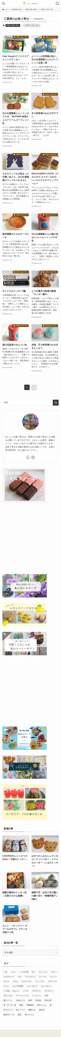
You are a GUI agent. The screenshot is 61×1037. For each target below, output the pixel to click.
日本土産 (48, 1000)
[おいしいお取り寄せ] (30, 3)
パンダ (25, 991)
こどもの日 (24, 972)
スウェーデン (26, 981)
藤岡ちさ (32, 1010)
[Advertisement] (30, 539)
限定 (19, 1015)
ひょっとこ (43, 972)
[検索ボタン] (57, 3)
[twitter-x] (28, 457)
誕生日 (41, 1010)
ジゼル (15, 981)
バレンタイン (46, 986)
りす (19, 977)
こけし (13, 972)
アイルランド (30, 977)
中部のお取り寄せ (12, 25)
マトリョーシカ (22, 996)
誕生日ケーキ (9, 1015)
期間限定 (30, 1005)
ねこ (34, 972)
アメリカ (42, 977)
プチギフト (36, 991)
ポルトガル (8, 996)
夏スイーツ (8, 1000)
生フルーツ (8, 1010)
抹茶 (30, 1000)
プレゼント (48, 991)
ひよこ (54, 972)
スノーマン (40, 981)
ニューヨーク (32, 986)
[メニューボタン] (3, 3)
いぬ (5, 972)
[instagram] (33, 457)
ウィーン (53, 977)
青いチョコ (29, 1015)
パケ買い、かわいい (12, 991)
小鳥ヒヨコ (20, 1000)
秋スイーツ (20, 1010)
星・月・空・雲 (10, 1005)
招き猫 (38, 1000)
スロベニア (52, 981)
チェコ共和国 (17, 986)
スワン (6, 986)
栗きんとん (41, 1005)
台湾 (46, 996)
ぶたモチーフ (9, 977)
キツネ (6, 981)
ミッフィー (36, 996)
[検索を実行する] (56, 403)
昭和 (21, 1005)
